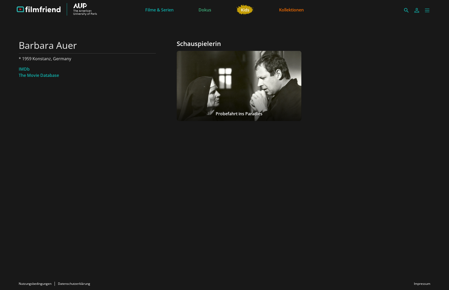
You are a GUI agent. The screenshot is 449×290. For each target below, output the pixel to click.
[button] (427, 10)
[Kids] (245, 9)
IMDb (24, 69)
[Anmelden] (417, 10)
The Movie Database (39, 75)
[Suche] (406, 10)
